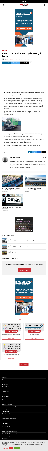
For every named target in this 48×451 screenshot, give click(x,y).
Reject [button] (11, 448)
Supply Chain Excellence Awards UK (11, 354)
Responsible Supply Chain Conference (9, 436)
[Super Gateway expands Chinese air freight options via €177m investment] (35, 181)
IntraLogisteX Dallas (34, 334)
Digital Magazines (5, 391)
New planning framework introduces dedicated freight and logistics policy (11, 189)
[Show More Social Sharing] (30, 63)
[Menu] (3, 5)
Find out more (11, 338)
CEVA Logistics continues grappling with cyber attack (12, 208)
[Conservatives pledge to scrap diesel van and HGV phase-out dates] (4, 240)
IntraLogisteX (5, 438)
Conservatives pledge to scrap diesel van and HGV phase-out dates (21, 240)
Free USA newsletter (6, 411)
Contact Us (4, 402)
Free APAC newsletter (6, 416)
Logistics (4, 50)
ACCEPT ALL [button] (17, 448)
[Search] (44, 5)
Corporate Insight (5, 386)
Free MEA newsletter (6, 413)
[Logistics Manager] (24, 5)
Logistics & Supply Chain (7, 375)
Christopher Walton (10, 59)
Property (4, 379)
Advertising (4, 399)
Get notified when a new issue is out (9, 418)
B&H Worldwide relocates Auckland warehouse (17, 252)
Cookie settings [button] (5, 448)
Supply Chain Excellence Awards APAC (9, 433)
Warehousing (4, 377)
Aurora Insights (5, 384)
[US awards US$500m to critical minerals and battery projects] (4, 247)
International (4, 382)
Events (3, 389)
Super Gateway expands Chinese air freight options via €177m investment (34, 189)
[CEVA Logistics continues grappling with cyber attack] (12, 200)
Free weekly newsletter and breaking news (10, 406)
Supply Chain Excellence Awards (8, 426)
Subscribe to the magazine (7, 404)
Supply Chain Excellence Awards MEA (9, 431)
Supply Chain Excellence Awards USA (9, 429)
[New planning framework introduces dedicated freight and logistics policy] (12, 181)
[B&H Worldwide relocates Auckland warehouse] (4, 253)
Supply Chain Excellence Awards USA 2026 (11, 334)
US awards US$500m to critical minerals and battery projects (20, 246)
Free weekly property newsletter (8, 409)
